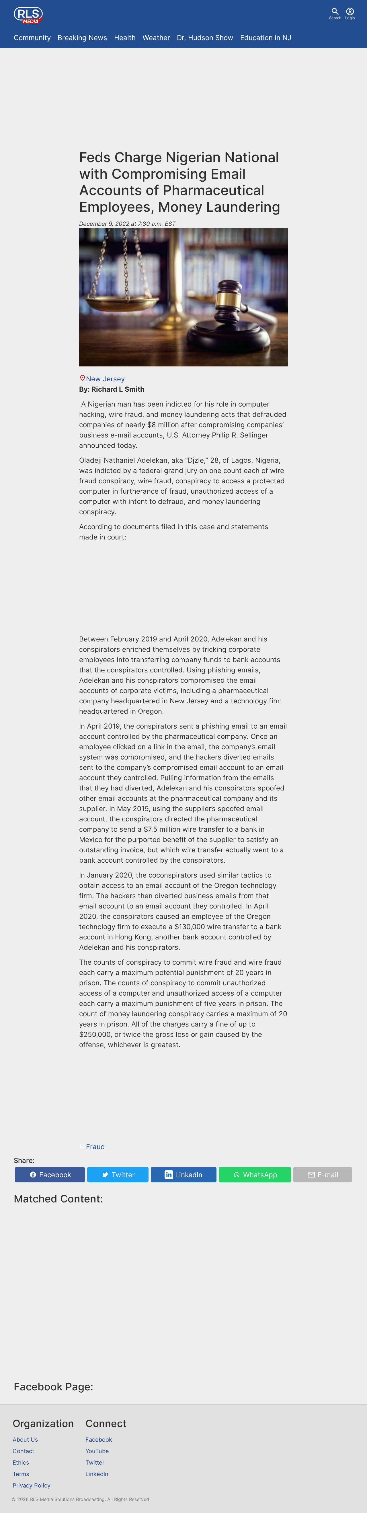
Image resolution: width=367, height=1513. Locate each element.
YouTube (97, 1451)
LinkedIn (187, 1175)
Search (335, 17)
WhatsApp (259, 1175)
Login (350, 17)
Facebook (54, 1175)
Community (32, 38)
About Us (25, 1439)
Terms (21, 1474)
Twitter (122, 1175)
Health (125, 38)
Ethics (21, 1462)
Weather (156, 38)
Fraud (95, 1147)
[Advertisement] (183, 102)
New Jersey (105, 379)
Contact (23, 1451)
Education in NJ (265, 38)
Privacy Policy (31, 1485)
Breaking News (82, 38)
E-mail (327, 1175)
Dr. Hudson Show (205, 38)
